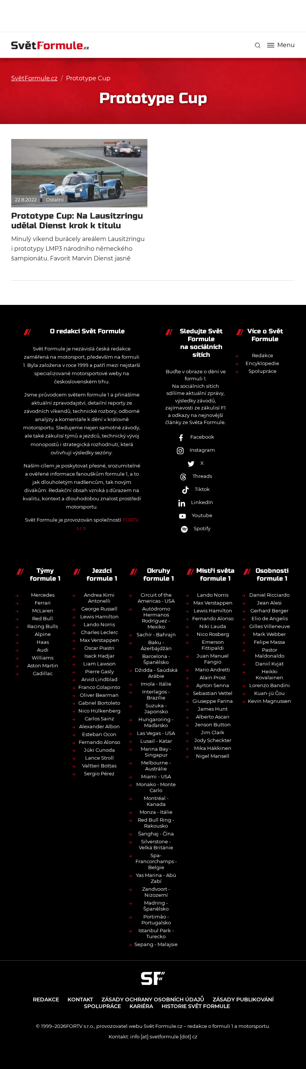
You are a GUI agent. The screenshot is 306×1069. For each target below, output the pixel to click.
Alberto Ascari (213, 717)
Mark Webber (269, 634)
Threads (202, 476)
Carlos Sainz (99, 719)
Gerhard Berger (269, 611)
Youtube (202, 515)
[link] (257, 45)
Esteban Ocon (99, 734)
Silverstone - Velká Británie (156, 844)
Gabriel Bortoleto (99, 703)
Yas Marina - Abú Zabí (156, 878)
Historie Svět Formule (196, 1006)
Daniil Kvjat (269, 664)
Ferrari (43, 603)
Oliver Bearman (99, 695)
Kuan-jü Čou (269, 693)
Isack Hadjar (99, 656)
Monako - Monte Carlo (156, 787)
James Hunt (213, 709)
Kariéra (141, 1006)
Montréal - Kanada (156, 801)
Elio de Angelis (270, 618)
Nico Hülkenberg (99, 711)
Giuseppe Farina (213, 701)
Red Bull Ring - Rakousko (156, 823)
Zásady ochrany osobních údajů (153, 999)
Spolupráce (263, 371)
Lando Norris (99, 624)
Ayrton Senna (212, 685)
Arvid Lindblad (99, 679)
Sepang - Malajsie (156, 944)
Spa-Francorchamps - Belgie (156, 861)
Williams (42, 658)
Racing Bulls (42, 626)
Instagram (202, 450)
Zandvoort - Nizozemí (156, 892)
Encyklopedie (262, 363)
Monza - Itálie (156, 812)
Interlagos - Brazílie (156, 695)
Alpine (43, 634)
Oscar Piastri (99, 648)
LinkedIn (202, 502)
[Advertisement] (153, 15)
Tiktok (202, 489)
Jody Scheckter (212, 740)
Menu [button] (286, 45)
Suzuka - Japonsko (156, 708)
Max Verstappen (99, 640)
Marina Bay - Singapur (156, 752)
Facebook (202, 437)
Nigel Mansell (213, 756)
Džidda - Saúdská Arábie (156, 673)
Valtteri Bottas (99, 766)
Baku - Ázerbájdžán (156, 645)
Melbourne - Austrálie (156, 766)
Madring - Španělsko (156, 906)
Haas (43, 642)
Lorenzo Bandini (269, 685)
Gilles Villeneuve (269, 626)
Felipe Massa (269, 642)
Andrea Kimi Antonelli (99, 598)
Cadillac (43, 673)
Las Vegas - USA (156, 733)
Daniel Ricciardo (269, 595)
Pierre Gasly (99, 671)
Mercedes (42, 595)
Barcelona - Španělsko (156, 659)
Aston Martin (42, 665)
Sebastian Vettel (212, 693)
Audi (43, 650)
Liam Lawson (99, 664)
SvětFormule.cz (34, 78)
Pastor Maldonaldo (269, 653)
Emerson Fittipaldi (213, 645)
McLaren (42, 611)
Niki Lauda (212, 626)
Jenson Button (213, 724)
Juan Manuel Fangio (213, 659)
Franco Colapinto (99, 687)
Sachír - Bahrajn (156, 634)
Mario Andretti (212, 670)
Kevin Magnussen (269, 701)
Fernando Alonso (99, 742)
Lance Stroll (99, 758)
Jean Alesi (269, 603)
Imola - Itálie (156, 684)
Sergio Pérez (99, 773)
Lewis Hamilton (99, 617)
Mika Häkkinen (212, 748)
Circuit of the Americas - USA (156, 598)
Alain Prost (213, 677)
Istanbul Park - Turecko (156, 933)
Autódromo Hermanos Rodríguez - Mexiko (156, 618)
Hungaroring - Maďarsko (156, 722)
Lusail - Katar (156, 741)
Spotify (202, 528)
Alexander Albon (99, 726)
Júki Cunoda (99, 750)
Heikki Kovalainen (269, 674)
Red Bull (42, 618)
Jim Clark (212, 732)
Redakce (262, 355)
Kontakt (80, 999)
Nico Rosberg (213, 634)
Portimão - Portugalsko (156, 920)
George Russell (99, 609)
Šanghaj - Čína (156, 834)
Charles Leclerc (99, 632)
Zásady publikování (243, 999)
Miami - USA (156, 776)
